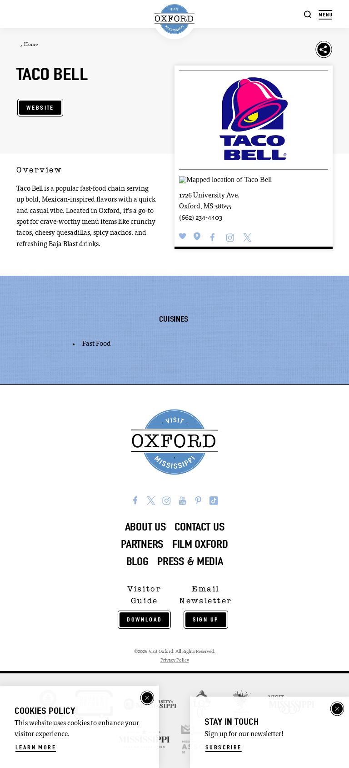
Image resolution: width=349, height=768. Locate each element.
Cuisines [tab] (173, 319)
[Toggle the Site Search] (308, 14)
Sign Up (206, 619)
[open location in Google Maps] (225, 178)
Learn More (35, 747)
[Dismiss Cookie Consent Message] (147, 698)
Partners (142, 544)
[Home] (174, 19)
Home (31, 45)
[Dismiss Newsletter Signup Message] (337, 709)
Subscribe (223, 747)
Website (40, 108)
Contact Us (199, 527)
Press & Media (190, 561)
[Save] (182, 236)
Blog (137, 561)
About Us (145, 527)
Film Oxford (200, 544)
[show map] (197, 236)
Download (144, 619)
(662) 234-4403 (200, 218)
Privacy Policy (174, 660)
